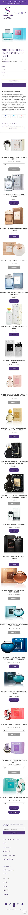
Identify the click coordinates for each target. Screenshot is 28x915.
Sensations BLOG (6, 847)
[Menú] (25, 12)
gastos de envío (6, 61)
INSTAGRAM (6, 878)
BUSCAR (5, 843)
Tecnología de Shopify (18, 909)
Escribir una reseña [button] (13, 128)
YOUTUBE (5, 886)
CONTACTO (5, 894)
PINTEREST (5, 890)
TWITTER (5, 882)
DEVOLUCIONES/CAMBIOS (9, 855)
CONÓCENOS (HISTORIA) (8, 870)
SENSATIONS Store (12, 909)
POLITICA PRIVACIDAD (8, 859)
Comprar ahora (14, 85)
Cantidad (3, 72)
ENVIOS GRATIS (6, 851)
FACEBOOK (5, 874)
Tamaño (3, 66)
